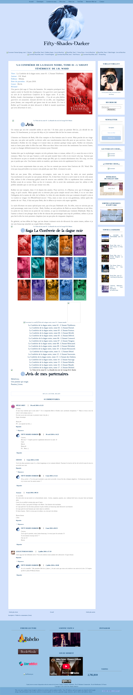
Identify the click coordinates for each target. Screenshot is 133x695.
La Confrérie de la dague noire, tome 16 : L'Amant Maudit (51, 365)
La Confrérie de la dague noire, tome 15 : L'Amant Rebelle (51, 362)
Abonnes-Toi (111, 138)
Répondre (18, 426)
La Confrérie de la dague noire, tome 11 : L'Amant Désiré (52, 351)
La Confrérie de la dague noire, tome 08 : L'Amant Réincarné (51, 343)
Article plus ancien (90, 612)
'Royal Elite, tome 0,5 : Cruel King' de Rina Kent (116, 276)
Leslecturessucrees (24, 551)
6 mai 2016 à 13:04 (33, 460)
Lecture (51, 393)
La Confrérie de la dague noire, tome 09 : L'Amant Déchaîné (52, 346)
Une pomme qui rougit (19, 382)
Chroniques (40, 1)
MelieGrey (15, 379)
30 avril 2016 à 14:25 (52, 434)
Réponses (21, 430)
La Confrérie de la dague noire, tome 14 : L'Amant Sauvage (51, 360)
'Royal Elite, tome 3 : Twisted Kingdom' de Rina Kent (116, 257)
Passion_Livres (16, 384)
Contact (102, 1)
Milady (57, 393)
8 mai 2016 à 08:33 (52, 528)
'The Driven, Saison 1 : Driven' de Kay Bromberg (116, 267)
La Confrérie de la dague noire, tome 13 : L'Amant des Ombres (52, 357)
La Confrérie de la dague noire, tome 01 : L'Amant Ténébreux (51, 325)
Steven (19, 460)
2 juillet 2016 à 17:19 (44, 551)
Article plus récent (13, 612)
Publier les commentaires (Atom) (23, 615)
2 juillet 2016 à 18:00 (52, 565)
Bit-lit (45, 393)
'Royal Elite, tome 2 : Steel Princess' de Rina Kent (116, 247)
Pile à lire (62, 1)
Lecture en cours (51, 1)
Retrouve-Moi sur (91, 1)
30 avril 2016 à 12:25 (36, 405)
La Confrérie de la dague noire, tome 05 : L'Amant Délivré (51, 336)
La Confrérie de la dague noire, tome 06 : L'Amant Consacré (52, 338)
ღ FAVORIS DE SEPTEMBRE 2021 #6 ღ (116, 237)
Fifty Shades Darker (29, 434)
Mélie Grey (20, 405)
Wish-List (71, 1)
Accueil (31, 1)
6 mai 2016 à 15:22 (52, 476)
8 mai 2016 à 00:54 (32, 492)
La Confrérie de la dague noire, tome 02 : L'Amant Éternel (52, 328)
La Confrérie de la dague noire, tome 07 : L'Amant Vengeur (51, 341)
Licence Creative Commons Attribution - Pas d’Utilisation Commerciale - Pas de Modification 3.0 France (80, 684)
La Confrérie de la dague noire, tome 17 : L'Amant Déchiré (51, 367)
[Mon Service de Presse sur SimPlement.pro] (28, 674)
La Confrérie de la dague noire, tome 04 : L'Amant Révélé (52, 333)
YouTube (80, 1)
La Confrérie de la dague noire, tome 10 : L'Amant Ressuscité (51, 349)
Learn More (107, 691)
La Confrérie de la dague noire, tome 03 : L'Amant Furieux (51, 330)
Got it (116, 691)
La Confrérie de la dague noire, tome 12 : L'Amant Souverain (51, 354)
